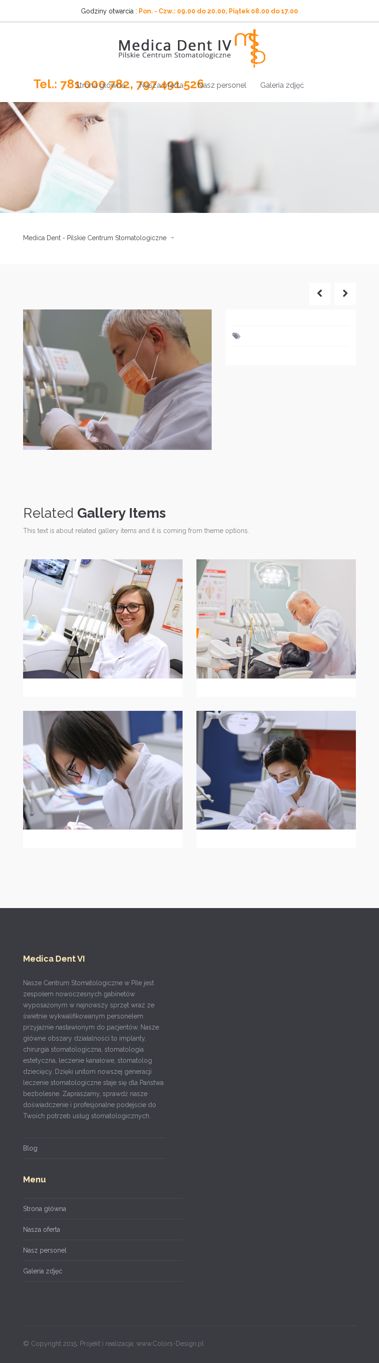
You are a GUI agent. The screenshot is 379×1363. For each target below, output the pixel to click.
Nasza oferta (161, 85)
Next (195, 379)
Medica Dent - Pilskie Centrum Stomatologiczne (94, 238)
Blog (30, 1148)
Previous (40, 379)
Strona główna (100, 85)
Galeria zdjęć (282, 85)
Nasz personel (221, 85)
